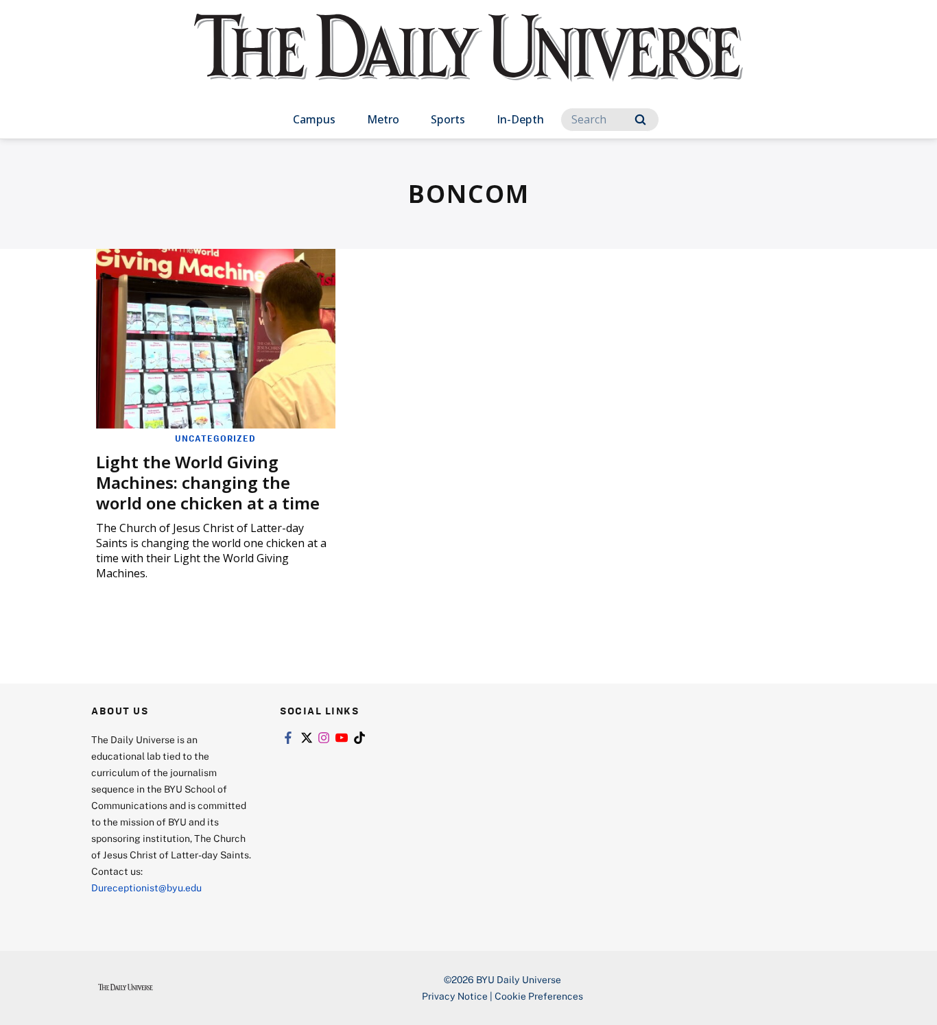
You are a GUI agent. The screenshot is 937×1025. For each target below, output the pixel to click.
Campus (314, 119)
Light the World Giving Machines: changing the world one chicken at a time (208, 482)
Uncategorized (215, 438)
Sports (448, 119)
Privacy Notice (455, 996)
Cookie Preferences (539, 996)
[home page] (468, 61)
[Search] (640, 120)
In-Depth (520, 119)
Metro (383, 119)
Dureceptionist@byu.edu (146, 887)
